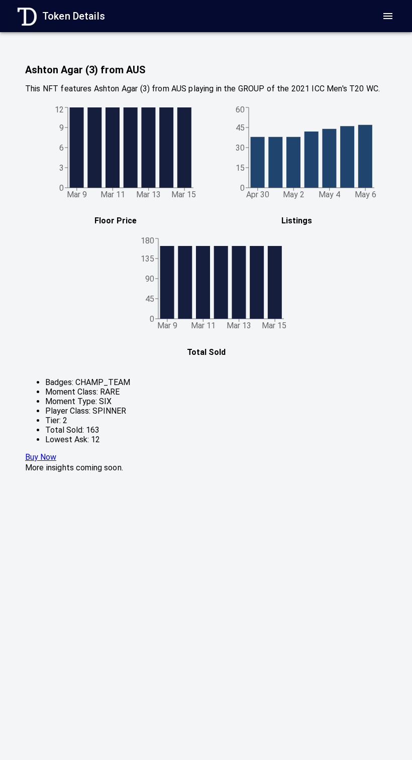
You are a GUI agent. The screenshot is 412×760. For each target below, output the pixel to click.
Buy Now (40, 457)
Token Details (73, 16)
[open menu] (388, 16)
